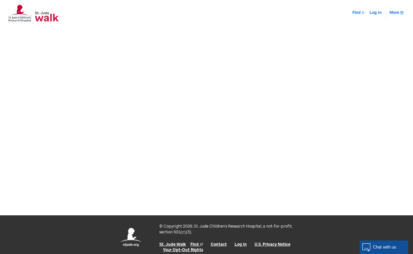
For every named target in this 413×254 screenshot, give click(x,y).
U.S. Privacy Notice (272, 244)
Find (195, 244)
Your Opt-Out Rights (183, 249)
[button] (384, 247)
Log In (241, 244)
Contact (219, 244)
